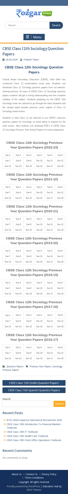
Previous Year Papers (40, 366)
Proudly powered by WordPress (23, 486)
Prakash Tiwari (31, 59)
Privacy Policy (49, 474)
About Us (17, 474)
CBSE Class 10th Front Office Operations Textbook (34, 440)
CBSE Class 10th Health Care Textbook (27, 436)
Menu (37, 37)
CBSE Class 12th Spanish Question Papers (34, 390)
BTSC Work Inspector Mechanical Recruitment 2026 (34, 420)
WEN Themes (34, 489)
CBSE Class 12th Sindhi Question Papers (34, 383)
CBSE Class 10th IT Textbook (22, 431)
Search (6, 399)
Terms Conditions (34, 478)
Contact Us (32, 474)
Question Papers (14, 366)
